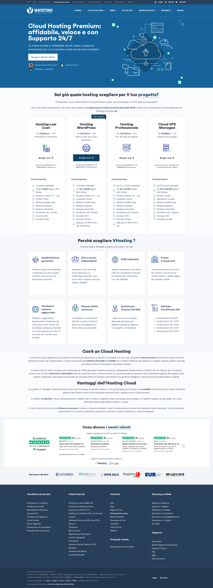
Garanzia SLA (32, 513)
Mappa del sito (45, 2)
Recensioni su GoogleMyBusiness (165, 517)
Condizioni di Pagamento (37, 517)
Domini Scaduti (33, 520)
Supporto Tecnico (159, 548)
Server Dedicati (147, 10)
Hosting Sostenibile (77, 555)
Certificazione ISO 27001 (167, 324)
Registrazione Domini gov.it (80, 534)
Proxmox (165, 10)
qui (115, 111)
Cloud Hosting (95, 10)
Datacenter (73, 527)
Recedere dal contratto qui (38, 531)
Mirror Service (74, 531)
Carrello (182, 2)
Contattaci (108, 2)
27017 (67, 581)
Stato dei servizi (158, 559)
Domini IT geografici (77, 537)
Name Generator (79, 2)
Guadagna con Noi (94, 2)
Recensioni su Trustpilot (161, 520)
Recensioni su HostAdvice (162, 513)
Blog (34, 2)
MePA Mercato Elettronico (37, 510)
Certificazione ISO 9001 (167, 318)
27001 (61, 581)
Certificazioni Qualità (35, 506)
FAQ (28, 2)
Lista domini (73, 541)
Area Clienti (156, 541)
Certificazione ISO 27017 (167, 328)
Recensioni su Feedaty (161, 510)
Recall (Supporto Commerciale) (165, 545)
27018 (74, 581)
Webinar (131, 2)
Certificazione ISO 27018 (167, 331)
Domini (77, 10)
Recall (171, 2)
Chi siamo (156, 524)
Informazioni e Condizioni (37, 503)
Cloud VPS (127, 10)
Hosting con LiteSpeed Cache (81, 506)
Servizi (180, 10)
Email (112, 10)
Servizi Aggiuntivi (34, 524)
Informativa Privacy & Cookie (122, 547)
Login (160, 2)
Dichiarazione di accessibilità (39, 527)
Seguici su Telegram (160, 506)
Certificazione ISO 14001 (167, 321)
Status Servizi (120, 2)
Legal (154, 578)
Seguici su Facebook (160, 503)
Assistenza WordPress (78, 551)
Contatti (164, 578)
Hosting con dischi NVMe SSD (81, 503)
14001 (54, 581)
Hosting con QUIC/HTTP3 (79, 510)
